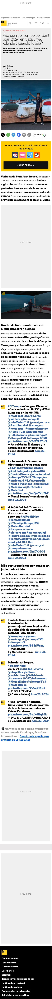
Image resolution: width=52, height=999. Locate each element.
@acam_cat (36, 425)
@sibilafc (14, 419)
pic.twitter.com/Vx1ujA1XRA (26, 688)
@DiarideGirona (18, 474)
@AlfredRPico (29, 517)
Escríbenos (8, 971)
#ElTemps (14, 406)
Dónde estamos (10, 967)
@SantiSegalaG (18, 425)
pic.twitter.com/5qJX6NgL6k (27, 714)
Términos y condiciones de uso (18, 979)
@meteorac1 (16, 428)
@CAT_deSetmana (34, 678)
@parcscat (15, 678)
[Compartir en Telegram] (13, 135)
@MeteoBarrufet (19, 526)
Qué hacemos (9, 963)
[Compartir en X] (3, 135)
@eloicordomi (17, 532)
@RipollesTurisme (31, 669)
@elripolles (15, 672)
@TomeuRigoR (37, 435)
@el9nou (29, 672)
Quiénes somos (10, 959)
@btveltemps (34, 432)
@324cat (15, 468)
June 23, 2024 (40, 694)
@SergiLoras (32, 416)
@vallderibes (16, 675)
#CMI (43, 438)
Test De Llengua (28, 18)
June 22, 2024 (17, 500)
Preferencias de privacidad (16, 991)
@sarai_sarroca (40, 422)
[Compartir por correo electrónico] (24, 135)
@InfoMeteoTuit (18, 422)
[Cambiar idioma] (42, 23)
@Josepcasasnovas (20, 529)
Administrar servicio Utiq (15, 995)
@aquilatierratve (32, 468)
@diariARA (38, 471)
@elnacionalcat (40, 474)
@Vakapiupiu (16, 636)
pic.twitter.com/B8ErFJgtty (26, 645)
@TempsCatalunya (20, 539)
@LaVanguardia (35, 480)
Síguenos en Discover (10, 18)
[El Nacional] (4, 23)
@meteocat (15, 416)
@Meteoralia (16, 487)
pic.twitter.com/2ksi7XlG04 (26, 551)
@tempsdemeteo (36, 428)
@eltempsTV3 (17, 477)
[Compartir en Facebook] (19, 135)
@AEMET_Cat (16, 432)
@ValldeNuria (34, 675)
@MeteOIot (15, 490)
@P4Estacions (17, 435)
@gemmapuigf (36, 532)
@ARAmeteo (33, 487)
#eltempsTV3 (17, 438)
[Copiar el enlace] (29, 135)
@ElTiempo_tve (37, 477)
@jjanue (31, 636)
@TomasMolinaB (19, 520)
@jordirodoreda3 (19, 536)
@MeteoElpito (17, 682)
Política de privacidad (13, 983)
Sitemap (6, 975)
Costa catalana (43, 18)
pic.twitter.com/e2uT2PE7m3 (27, 441)
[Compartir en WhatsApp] (8, 135)
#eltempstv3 (16, 642)
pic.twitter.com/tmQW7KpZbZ (28, 493)
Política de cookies (12, 987)
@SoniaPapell (30, 419)
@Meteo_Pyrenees (20, 484)
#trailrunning (17, 666)
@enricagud (16, 480)
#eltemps (32, 438)
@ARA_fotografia (19, 471)
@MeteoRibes (17, 685)
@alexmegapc (40, 536)
